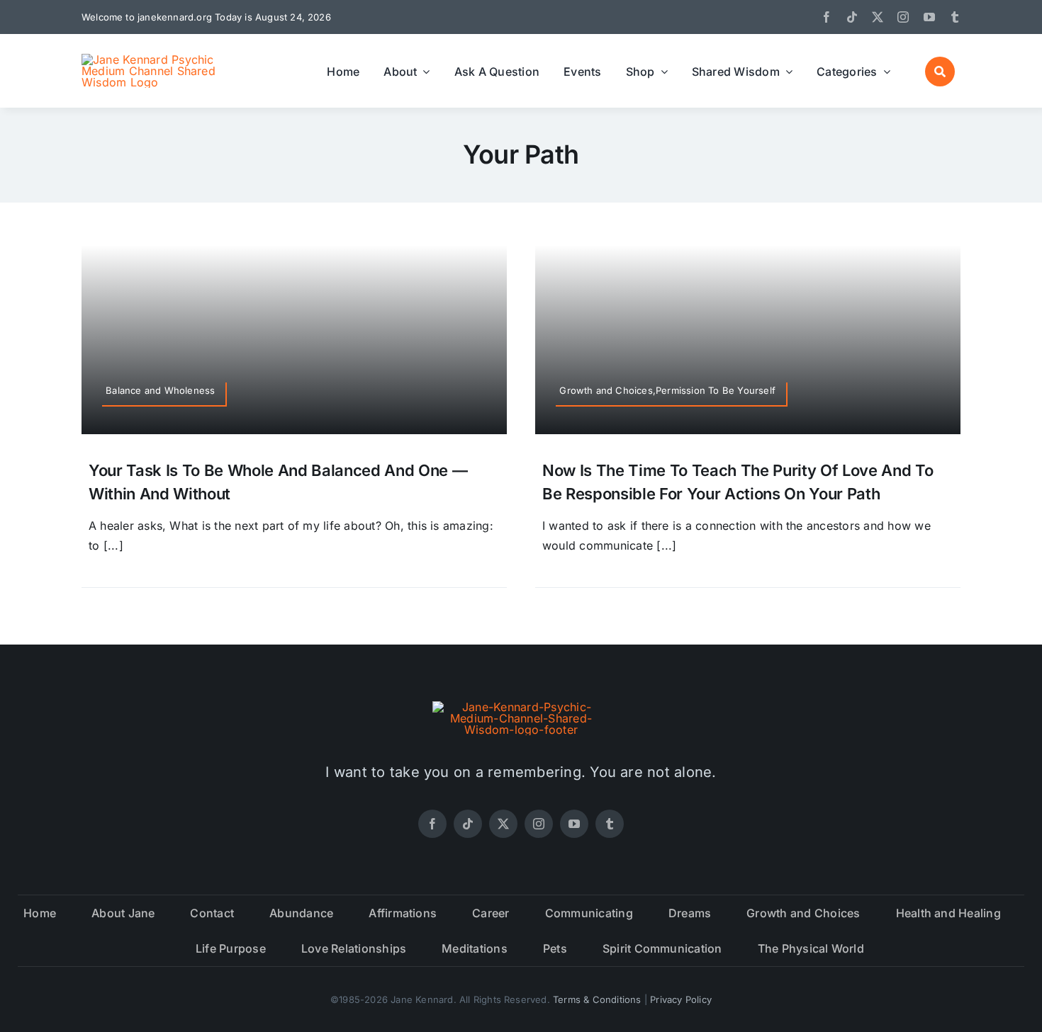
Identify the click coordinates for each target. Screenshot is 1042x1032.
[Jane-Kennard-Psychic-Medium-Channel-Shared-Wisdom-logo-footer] (521, 707)
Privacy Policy (681, 999)
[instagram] (903, 17)
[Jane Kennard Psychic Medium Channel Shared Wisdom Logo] (156, 59)
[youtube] (929, 17)
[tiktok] (852, 17)
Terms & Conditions (597, 999)
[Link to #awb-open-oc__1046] (940, 71)
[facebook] (826, 17)
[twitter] (877, 17)
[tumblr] (954, 17)
